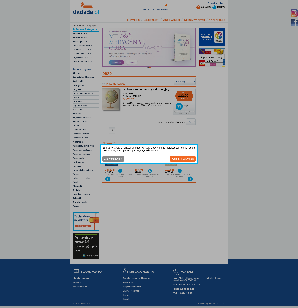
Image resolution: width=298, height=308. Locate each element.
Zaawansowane (113, 159)
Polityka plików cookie (146, 150)
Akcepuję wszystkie (183, 159)
